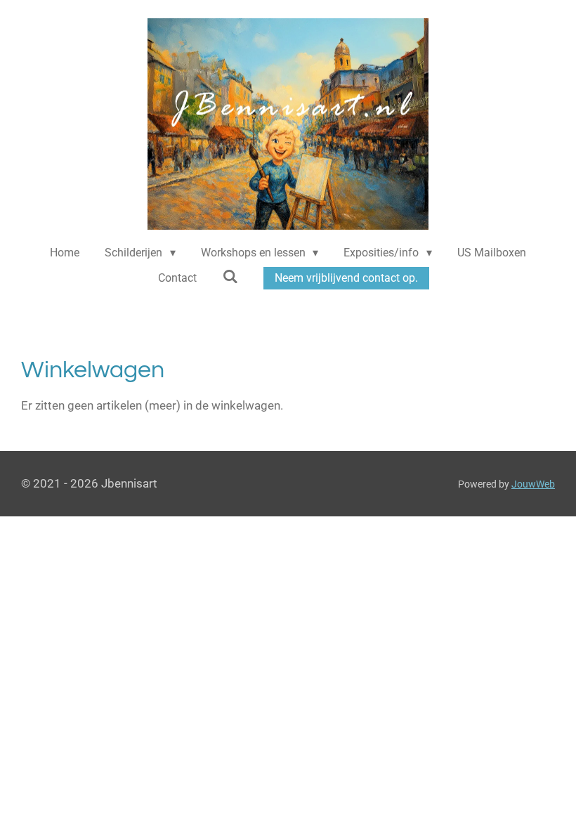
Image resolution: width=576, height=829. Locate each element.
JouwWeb (533, 484)
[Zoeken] (230, 276)
